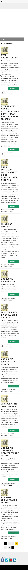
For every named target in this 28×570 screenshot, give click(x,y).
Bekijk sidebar (8, 43)
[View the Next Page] (13, 548)
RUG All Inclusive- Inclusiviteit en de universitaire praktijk (9, 174)
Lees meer (12, 88)
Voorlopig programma (8, 280)
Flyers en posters (6, 225)
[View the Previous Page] (6, 544)
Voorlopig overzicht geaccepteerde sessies (10, 451)
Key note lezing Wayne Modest (9, 500)
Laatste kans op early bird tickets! (9, 315)
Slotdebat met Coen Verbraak (10, 405)
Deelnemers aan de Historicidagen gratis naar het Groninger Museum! (10, 113)
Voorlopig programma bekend (8, 362)
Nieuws (10, 93)
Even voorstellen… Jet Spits (9, 57)
